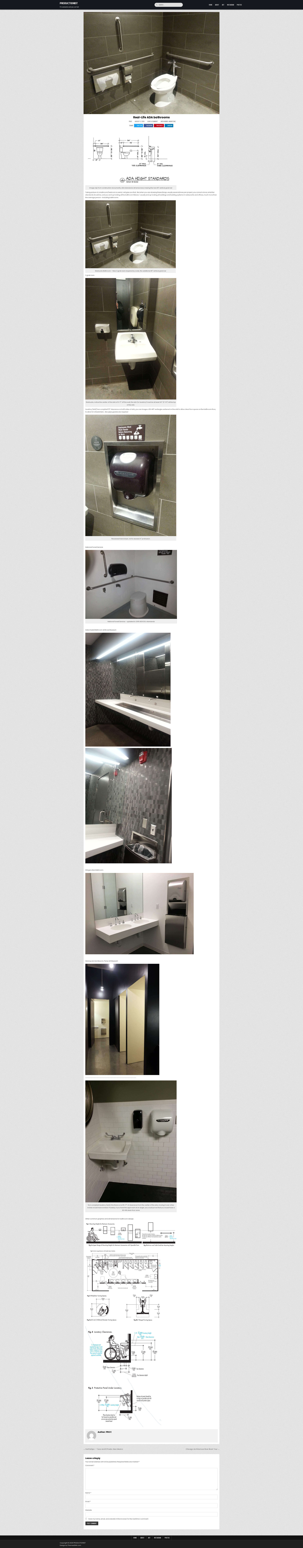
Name (88, 1493)
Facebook (149, 126)
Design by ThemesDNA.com (70, 1545)
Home (210, 5)
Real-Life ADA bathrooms (151, 117)
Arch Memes (164, 121)
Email (88, 1501)
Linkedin (169, 126)
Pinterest (159, 126)
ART (223, 5)
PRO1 (130, 121)
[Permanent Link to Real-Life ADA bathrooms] (151, 63)
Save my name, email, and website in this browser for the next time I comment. (118, 1519)
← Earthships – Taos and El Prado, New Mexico (103, 1449)
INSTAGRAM (230, 5)
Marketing (172, 121)
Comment (89, 1465)
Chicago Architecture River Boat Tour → (203, 1449)
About (217, 5)
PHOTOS (239, 5)
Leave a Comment (152, 121)
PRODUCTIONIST (69, 3)
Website (88, 1510)
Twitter (139, 126)
